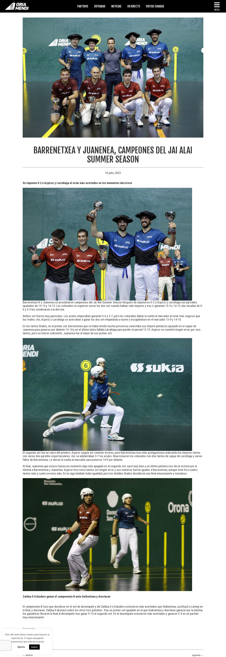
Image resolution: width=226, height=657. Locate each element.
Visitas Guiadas (155, 6)
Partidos (82, 6)
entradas (99, 6)
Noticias (116, 6)
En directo (133, 6)
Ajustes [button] (21, 646)
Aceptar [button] (34, 647)
